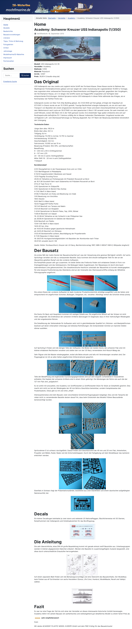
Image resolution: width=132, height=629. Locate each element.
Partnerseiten (8, 61)
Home (5, 25)
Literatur (6, 38)
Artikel (6, 48)
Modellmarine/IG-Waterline (13, 54)
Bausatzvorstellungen (11, 34)
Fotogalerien (8, 44)
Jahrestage (7, 51)
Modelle (6, 28)
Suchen (26, 75)
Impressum (7, 58)
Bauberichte (8, 31)
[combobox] (11, 75)
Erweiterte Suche (10, 81)
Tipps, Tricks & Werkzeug (13, 41)
